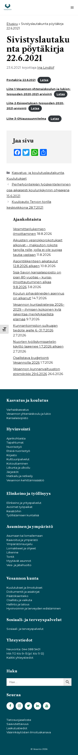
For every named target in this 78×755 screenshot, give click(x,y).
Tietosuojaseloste (18, 720)
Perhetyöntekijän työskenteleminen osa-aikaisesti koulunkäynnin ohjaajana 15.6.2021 (38, 190)
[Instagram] (19, 706)
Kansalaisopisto (17, 418)
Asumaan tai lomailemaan (24, 535)
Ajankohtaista (16, 438)
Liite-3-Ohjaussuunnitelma (26, 118)
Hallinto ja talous (17, 604)
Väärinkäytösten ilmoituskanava (28, 732)
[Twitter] (28, 706)
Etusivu (12, 24)
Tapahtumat (15, 442)
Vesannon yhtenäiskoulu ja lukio (28, 413)
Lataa (44, 80)
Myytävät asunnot (18, 560)
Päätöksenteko (17, 596)
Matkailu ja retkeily (19, 476)
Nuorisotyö (14, 446)
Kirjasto (11, 455)
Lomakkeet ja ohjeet (21, 548)
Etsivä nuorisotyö (18, 451)
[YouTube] (46, 706)
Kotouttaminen (17, 463)
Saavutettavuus (17, 724)
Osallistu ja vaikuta (19, 600)
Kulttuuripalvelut (17, 459)
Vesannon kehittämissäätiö (25, 480)
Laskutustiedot (16, 728)
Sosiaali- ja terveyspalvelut (25, 628)
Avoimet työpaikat (19, 507)
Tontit (10, 556)
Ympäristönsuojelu (19, 544)
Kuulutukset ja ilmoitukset (24, 587)
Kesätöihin (13, 511)
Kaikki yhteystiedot (19, 657)
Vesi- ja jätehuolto (18, 565)
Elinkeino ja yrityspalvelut (23, 502)
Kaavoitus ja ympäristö (22, 540)
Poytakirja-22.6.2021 (21, 80)
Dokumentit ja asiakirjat (23, 591)
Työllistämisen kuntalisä (22, 515)
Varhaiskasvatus (17, 409)
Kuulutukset (16, 178)
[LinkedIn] (37, 706)
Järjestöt (12, 472)
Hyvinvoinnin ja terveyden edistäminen (33, 608)
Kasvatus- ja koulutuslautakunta (38, 173)
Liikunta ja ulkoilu (18, 467)
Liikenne (12, 552)
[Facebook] (10, 706)
